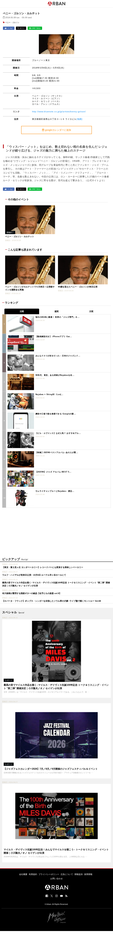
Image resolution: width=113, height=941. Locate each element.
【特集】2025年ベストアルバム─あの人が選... (56, 452)
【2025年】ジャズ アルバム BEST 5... (53, 472)
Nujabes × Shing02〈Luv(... (49, 394)
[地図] (79, 119)
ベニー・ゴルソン (12, 22)
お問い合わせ (56, 878)
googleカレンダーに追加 (58, 130)
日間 (22, 311)
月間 (91, 311)
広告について (67, 874)
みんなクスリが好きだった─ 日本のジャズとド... (57, 356)
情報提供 (78, 874)
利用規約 (33, 874)
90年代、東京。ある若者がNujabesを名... (54, 375)
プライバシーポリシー (49, 874)
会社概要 (23, 874)
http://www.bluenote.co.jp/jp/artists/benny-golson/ (59, 111)
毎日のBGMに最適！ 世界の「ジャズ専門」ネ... (57, 317)
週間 (56, 311)
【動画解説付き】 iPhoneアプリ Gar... (53, 336)
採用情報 (88, 874)
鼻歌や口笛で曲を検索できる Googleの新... (55, 414)
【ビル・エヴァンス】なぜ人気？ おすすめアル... (58, 433)
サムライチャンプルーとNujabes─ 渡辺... (54, 491)
